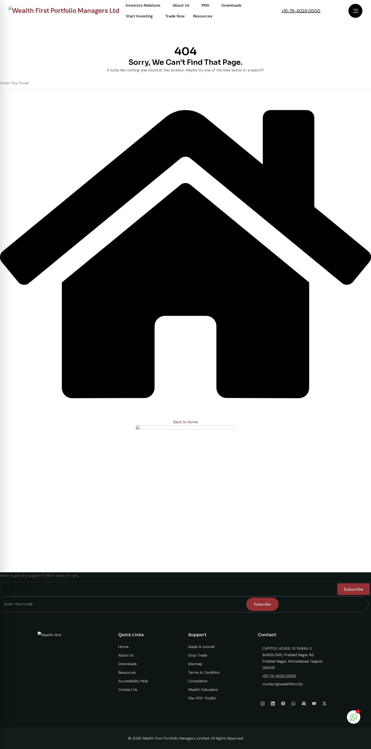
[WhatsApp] (293, 703)
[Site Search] (326, 11)
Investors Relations (143, 5)
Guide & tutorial (201, 646)
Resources (202, 16)
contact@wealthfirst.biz (282, 684)
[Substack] (304, 703)
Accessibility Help (133, 681)
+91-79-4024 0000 (300, 11)
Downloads (231, 5)
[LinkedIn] (273, 703)
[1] (353, 716)
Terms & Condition (204, 672)
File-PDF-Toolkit (202, 698)
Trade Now (175, 16)
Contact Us (127, 689)
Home (123, 646)
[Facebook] (283, 703)
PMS (205, 5)
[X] (324, 703)
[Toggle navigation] (355, 11)
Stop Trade (197, 655)
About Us (181, 5)
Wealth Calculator (203, 689)
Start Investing (139, 16)
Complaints (197, 681)
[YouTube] (314, 703)
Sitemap (195, 664)
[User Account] (336, 11)
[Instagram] (262, 703)
